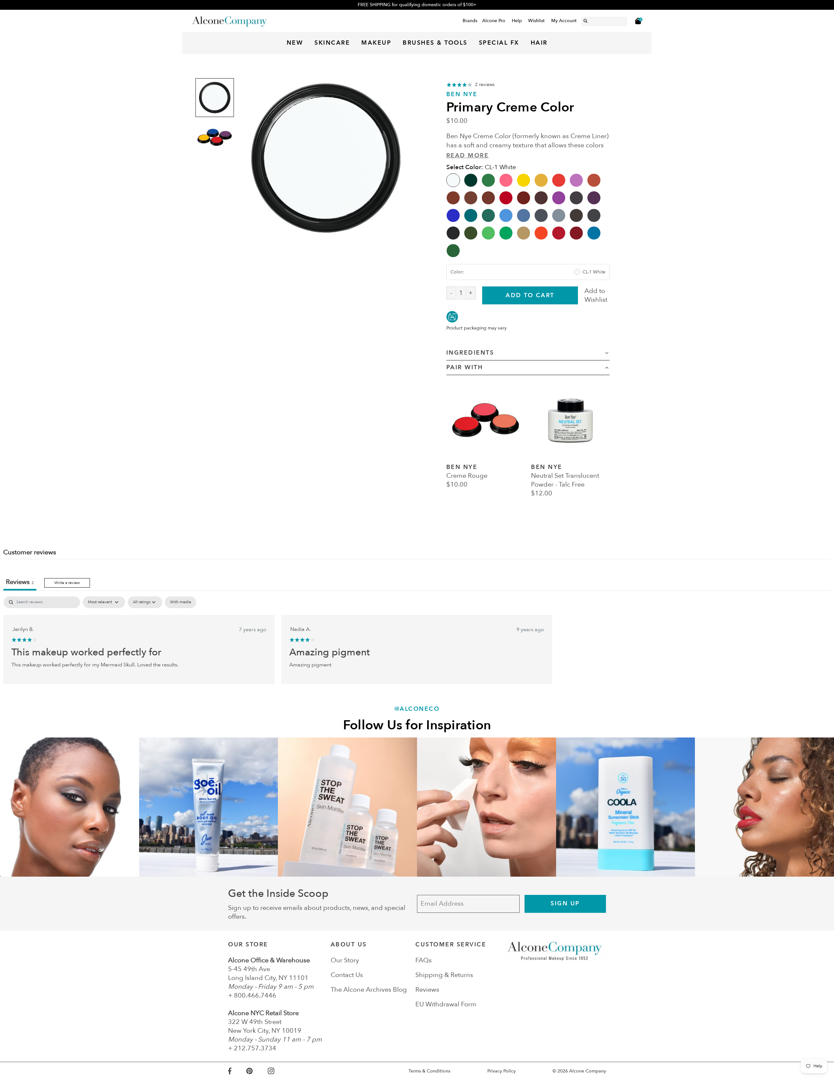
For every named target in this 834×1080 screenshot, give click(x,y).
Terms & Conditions (429, 1071)
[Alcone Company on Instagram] (278, 1071)
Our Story (345, 960)
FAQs (423, 960)
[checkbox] (180, 602)
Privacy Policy (501, 1071)
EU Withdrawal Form (445, 1004)
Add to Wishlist (595, 295)
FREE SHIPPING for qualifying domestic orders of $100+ (417, 5)
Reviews (427, 989)
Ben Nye (462, 94)
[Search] (585, 20)
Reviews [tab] (20, 581)
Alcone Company (587, 1071)
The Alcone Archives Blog (369, 989)
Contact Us (347, 975)
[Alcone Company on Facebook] (237, 1071)
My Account (564, 21)
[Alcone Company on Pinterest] (256, 1071)
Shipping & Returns (444, 975)
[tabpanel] (417, 640)
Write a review (67, 582)
